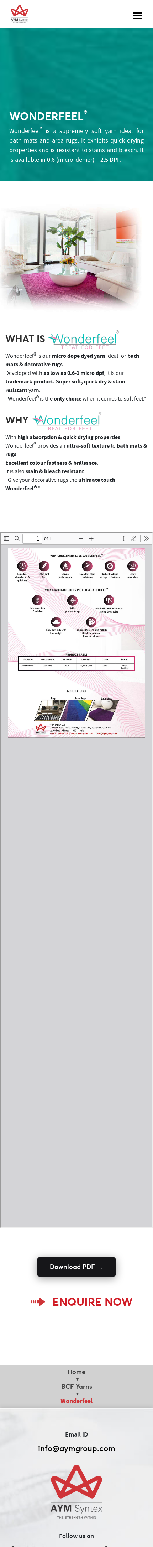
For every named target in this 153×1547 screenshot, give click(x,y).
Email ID (76, 1434)
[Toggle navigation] (137, 14)
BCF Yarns (76, 1386)
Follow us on (76, 1536)
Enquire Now (92, 1302)
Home (76, 1372)
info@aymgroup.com (76, 1448)
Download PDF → (76, 1267)
